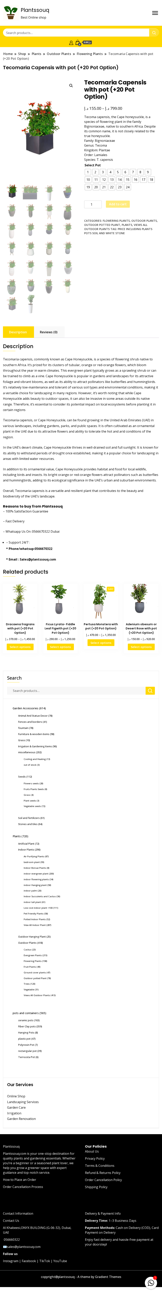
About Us (92, 1151)
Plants (127, 225)
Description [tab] (18, 332)
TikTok (44, 1261)
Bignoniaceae (105, 140)
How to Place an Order (19, 1179)
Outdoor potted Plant (102, 225)
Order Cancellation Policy (103, 1180)
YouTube (60, 1261)
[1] (151, 1282)
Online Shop (16, 1096)
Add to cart (118, 204)
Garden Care (16, 1107)
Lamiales (100, 155)
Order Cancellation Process (23, 1187)
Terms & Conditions (99, 1165)
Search (14, 678)
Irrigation (14, 1113)
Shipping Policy (96, 1187)
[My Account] (71, 42)
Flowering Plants (116, 221)
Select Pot (93, 165)
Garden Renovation (21, 1119)
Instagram (10, 1261)
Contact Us (11, 1220)
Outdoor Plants (144, 221)
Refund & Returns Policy (103, 1173)
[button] (71, 85)
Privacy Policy (95, 1158)
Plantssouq (35, 10)
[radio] (88, 172)
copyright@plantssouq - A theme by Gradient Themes (81, 1277)
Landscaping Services (23, 1102)
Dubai (55, 531)
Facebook (29, 1261)
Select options (20, 647)
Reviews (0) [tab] (48, 332)
